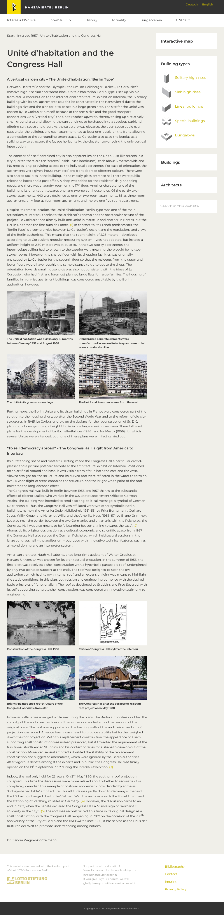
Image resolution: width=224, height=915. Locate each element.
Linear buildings (189, 106)
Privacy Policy (176, 889)
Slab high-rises (188, 92)
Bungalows (185, 135)
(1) (71, 225)
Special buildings (190, 121)
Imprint (171, 882)
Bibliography (175, 867)
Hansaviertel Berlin (21, 2)
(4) (83, 801)
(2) (135, 526)
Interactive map (177, 41)
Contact (171, 874)
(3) (111, 767)
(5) (43, 811)
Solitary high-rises (190, 78)
